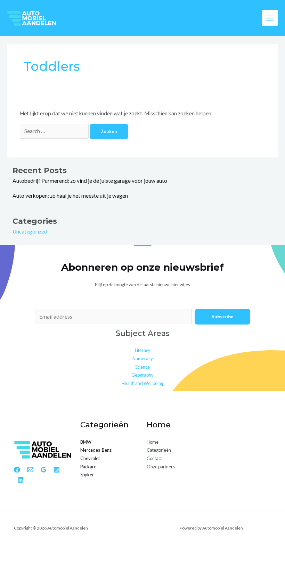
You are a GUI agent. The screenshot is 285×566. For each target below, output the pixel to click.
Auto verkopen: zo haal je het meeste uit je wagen (70, 195)
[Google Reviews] (43, 470)
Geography (142, 375)
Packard (88, 466)
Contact (154, 458)
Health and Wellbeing (142, 383)
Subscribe (222, 316)
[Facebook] (17, 470)
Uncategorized (30, 231)
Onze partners (161, 466)
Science (142, 367)
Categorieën (159, 450)
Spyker (87, 474)
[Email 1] (30, 470)
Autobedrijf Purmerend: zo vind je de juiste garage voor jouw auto (90, 181)
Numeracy (142, 358)
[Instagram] (57, 470)
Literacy (142, 350)
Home (152, 442)
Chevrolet (90, 458)
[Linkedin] (20, 480)
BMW (85, 442)
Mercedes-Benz (96, 450)
